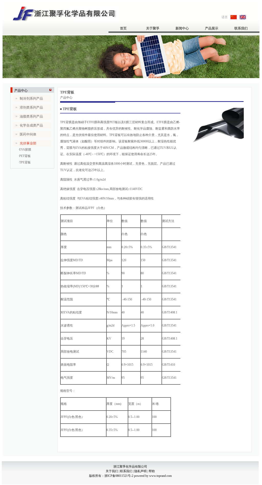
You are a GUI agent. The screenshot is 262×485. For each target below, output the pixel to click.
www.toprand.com (160, 476)
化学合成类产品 (31, 125)
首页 (123, 28)
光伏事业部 (27, 152)
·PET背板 (24, 156)
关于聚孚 (152, 28)
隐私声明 (140, 471)
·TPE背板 (24, 162)
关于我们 (112, 471)
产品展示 (211, 28)
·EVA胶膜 (24, 149)
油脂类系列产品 (31, 116)
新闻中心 (182, 28)
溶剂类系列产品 (31, 107)
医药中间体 (28, 134)
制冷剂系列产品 (31, 98)
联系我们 (241, 28)
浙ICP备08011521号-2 (119, 476)
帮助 (152, 471)
